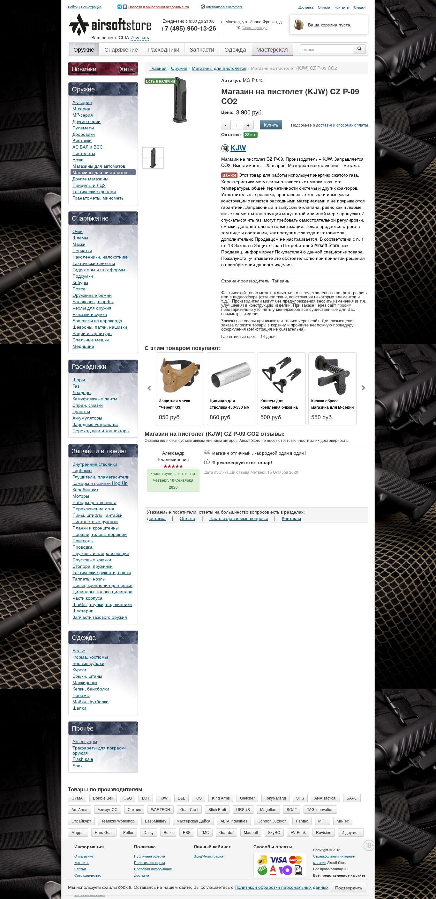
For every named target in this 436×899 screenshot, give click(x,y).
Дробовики (83, 134)
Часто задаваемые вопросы (238, 518)
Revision (323, 832)
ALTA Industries (234, 820)
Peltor (128, 832)
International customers (224, 6)
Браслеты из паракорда (97, 320)
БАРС (352, 797)
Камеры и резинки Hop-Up (100, 483)
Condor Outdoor (272, 820)
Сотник (134, 809)
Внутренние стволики (94, 464)
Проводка (82, 547)
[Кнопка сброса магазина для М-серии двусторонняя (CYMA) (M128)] (332, 374)
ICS (198, 797)
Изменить (140, 37)
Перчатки (82, 250)
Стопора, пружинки (92, 566)
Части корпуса (87, 598)
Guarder (226, 832)
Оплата (187, 518)
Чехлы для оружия (91, 307)
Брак (77, 765)
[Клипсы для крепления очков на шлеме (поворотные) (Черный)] (282, 374)
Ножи (78, 159)
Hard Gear (104, 832)
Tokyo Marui (275, 797)
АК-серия (82, 102)
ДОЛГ (292, 809)
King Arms (221, 797)
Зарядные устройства (95, 424)
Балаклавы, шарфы (93, 301)
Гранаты (81, 411)
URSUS (243, 809)
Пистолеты (83, 153)
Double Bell (103, 797)
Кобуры (80, 282)
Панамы (81, 695)
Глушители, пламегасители (101, 476)
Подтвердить (348, 887)
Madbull (251, 832)
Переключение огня (93, 508)
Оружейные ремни (92, 295)
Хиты (127, 68)
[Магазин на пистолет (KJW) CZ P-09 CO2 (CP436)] (153, 158)
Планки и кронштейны (95, 527)
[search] (359, 49)
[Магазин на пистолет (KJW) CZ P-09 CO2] (180, 99)
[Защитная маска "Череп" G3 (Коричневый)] (180, 374)
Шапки (79, 708)
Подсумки (82, 276)
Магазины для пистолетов (99, 172)
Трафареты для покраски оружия (99, 750)
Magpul (78, 832)
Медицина (83, 346)
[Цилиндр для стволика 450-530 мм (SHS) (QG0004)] (231, 374)
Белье (78, 650)
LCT (145, 797)
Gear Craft (189, 809)
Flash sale (82, 759)
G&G (128, 797)
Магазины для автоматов (98, 166)
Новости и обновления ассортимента (158, 6)
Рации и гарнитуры (92, 333)
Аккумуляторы (87, 417)
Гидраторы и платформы (98, 269)
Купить (271, 124)
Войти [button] (73, 6)
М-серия (81, 108)
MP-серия (82, 115)
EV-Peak (298, 832)
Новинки (83, 68)
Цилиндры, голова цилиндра (102, 591)
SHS (300, 797)
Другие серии (86, 121)
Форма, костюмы (90, 657)
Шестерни (83, 610)
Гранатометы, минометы (98, 197)
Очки (77, 231)
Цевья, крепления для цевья (102, 585)
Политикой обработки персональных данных (281, 887)
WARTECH (160, 809)
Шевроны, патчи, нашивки (99, 327)
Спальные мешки (90, 339)
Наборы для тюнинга (94, 502)
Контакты (291, 518)
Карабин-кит (85, 489)
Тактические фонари (94, 191)
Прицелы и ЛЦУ (89, 185)
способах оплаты (352, 125)
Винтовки (82, 140)
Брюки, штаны (87, 676)
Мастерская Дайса (193, 820)
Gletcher (247, 797)
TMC (205, 832)
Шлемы (80, 237)
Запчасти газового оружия (99, 617)
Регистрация (91, 6)
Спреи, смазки (87, 405)
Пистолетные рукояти (95, 521)
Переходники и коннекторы (101, 430)
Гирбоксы (82, 470)
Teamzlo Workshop (118, 820)
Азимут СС (107, 809)
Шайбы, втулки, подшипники (102, 604)
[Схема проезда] (255, 27)
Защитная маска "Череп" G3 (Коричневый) (174, 407)
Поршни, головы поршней (99, 534)
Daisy (149, 832)
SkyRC (274, 832)
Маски (79, 244)
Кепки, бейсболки (90, 688)
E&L (181, 797)
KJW (238, 148)
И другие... (351, 832)
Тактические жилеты (93, 263)
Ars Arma (79, 809)
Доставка (156, 518)
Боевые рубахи (88, 663)
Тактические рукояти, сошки (101, 572)
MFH (322, 820)
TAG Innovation (320, 809)
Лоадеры (81, 392)
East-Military (155, 820)
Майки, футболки (90, 701)
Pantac (302, 820)
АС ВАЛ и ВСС (87, 146)
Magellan (268, 809)
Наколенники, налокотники (100, 256)
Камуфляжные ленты (94, 398)
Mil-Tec (343, 820)
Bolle (168, 832)
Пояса (79, 288)
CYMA (77, 797)
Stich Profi (217, 809)
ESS (187, 832)
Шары (78, 379)
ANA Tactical (325, 797)
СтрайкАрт (81, 820)
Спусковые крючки (91, 559)
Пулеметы (83, 127)
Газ (75, 386)
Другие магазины (90, 178)
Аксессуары (84, 741)
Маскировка (84, 682)
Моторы (80, 496)
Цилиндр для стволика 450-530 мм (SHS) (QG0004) (230, 407)
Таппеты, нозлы (89, 578)
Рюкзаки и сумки (89, 314)
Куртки (79, 669)
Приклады (83, 540)
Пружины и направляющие (100, 553)
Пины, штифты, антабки (97, 515)
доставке (324, 125)
